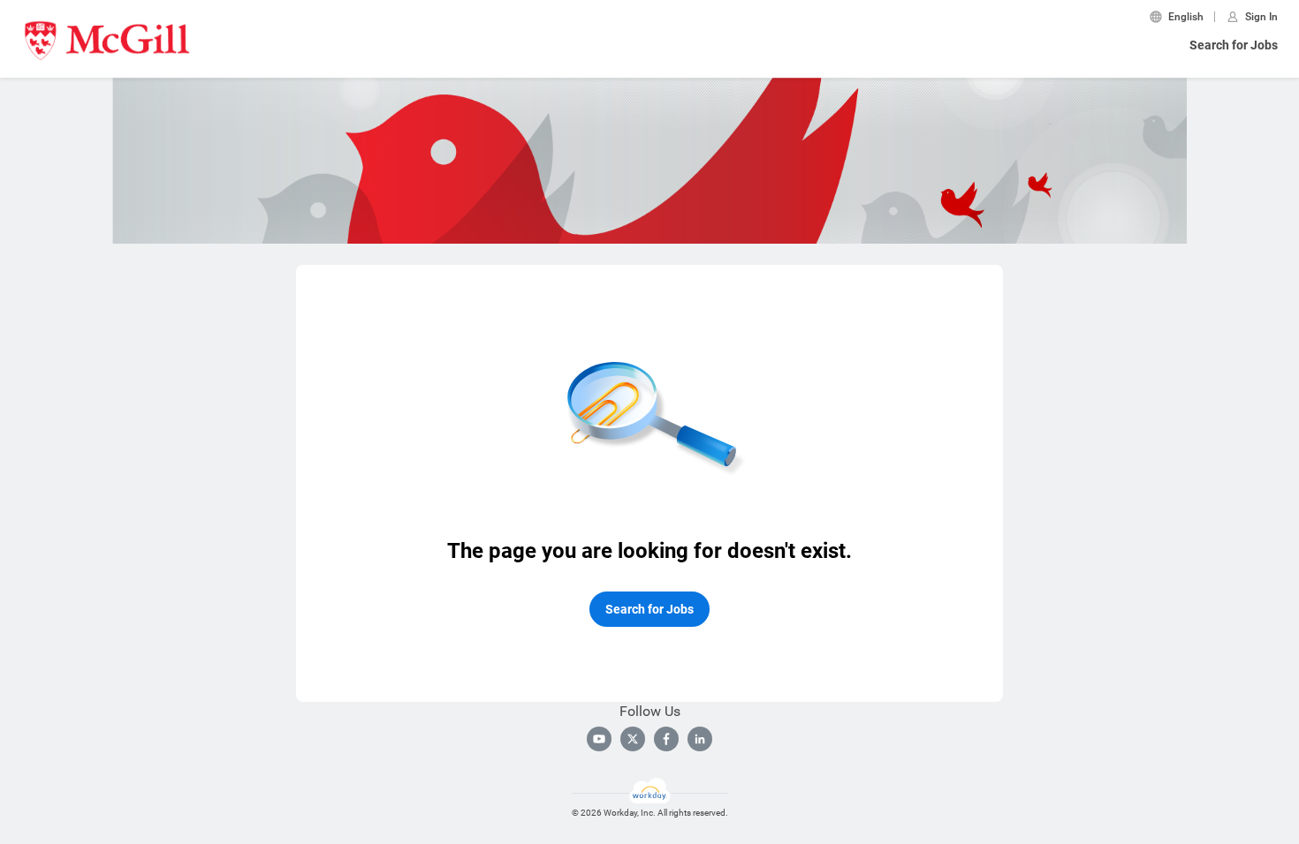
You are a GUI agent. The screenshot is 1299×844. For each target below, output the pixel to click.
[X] (632, 739)
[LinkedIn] (699, 739)
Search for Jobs (1233, 45)
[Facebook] (666, 739)
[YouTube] (599, 739)
